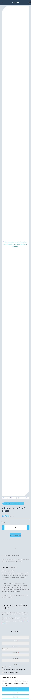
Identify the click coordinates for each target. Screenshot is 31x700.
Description (5, 567)
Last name (15, 640)
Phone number (15, 658)
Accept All (15, 689)
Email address (15, 652)
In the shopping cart (15, 535)
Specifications (13, 567)
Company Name (15, 646)
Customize (15, 693)
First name (15, 634)
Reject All (15, 697)
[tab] (5, 567)
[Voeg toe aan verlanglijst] (15, 548)
